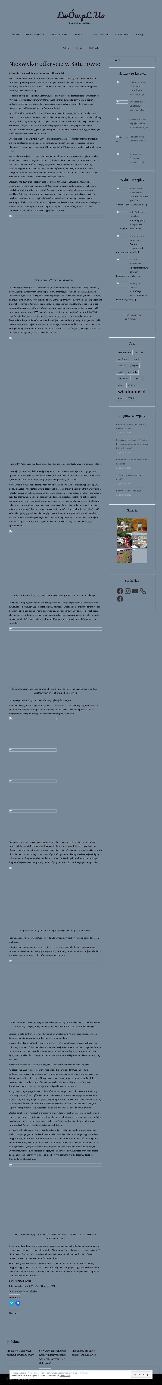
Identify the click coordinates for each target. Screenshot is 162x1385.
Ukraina (131, 385)
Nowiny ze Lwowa (59, 34)
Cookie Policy (65, 1375)
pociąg (121, 372)
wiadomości (131, 391)
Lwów (134, 365)
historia (135, 359)
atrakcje (139, 352)
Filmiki (79, 48)
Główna (15, 34)
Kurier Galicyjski (100, 34)
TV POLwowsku (122, 34)
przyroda (132, 372)
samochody (123, 378)
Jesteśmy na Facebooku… (132, 317)
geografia (122, 359)
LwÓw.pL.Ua (81, 15)
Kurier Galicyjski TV (35, 34)
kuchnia (121, 366)
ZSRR (131, 398)
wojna (121, 398)
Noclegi (139, 34)
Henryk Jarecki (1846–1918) (129, 490)
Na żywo (78, 34)
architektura (124, 352)
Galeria (66, 48)
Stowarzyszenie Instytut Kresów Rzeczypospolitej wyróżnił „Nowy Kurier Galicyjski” (132, 444)
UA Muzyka (94, 48)
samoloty (138, 379)
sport (120, 385)
